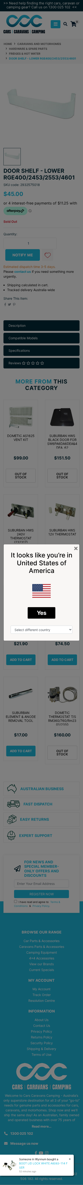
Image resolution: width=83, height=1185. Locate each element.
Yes (41, 612)
